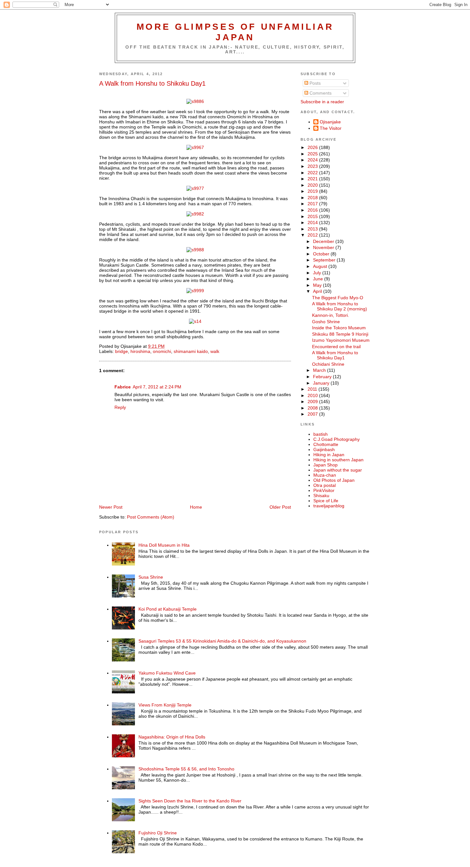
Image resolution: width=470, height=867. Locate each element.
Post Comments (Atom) (150, 516)
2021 (313, 178)
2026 (313, 147)
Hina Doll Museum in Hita (164, 545)
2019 (313, 191)
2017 (313, 203)
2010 (313, 395)
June (318, 278)
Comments (320, 93)
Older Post (280, 507)
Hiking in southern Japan (338, 459)
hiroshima (140, 351)
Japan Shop (325, 464)
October (322, 253)
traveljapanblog (328, 505)
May (318, 285)
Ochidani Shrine (328, 364)
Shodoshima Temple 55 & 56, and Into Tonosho (186, 768)
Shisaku (321, 495)
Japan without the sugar (337, 470)
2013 (313, 228)
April (318, 291)
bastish (320, 434)
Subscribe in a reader (322, 101)
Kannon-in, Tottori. (330, 315)
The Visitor (330, 128)
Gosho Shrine (326, 321)
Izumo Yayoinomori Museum (341, 340)
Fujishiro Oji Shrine (157, 832)
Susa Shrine (150, 577)
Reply (120, 407)
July (317, 272)
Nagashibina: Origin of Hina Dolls (171, 736)
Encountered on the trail (336, 346)
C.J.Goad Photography (336, 439)
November (324, 247)
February (323, 376)
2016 (313, 210)
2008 (313, 407)
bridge (121, 351)
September (325, 259)
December (324, 241)
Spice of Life (325, 500)
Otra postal (324, 485)
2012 (313, 235)
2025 (313, 153)
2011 (313, 389)
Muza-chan (324, 475)
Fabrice (122, 386)
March (320, 370)
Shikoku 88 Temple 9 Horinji (340, 334)
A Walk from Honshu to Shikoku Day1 (152, 83)
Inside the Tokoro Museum (339, 327)
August (320, 266)
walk (214, 351)
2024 (313, 159)
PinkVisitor (323, 490)
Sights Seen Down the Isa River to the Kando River (189, 800)
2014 (313, 222)
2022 (313, 172)
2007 (313, 414)
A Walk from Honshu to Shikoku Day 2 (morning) (339, 306)
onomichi (162, 351)
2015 (313, 216)
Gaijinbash (324, 449)
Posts (314, 83)
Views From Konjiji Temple (165, 704)
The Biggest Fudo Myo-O (337, 297)
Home (196, 507)
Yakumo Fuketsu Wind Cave (167, 673)
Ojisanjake (330, 121)
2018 (313, 197)
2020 (313, 185)
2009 (313, 401)
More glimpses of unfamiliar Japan (235, 31)
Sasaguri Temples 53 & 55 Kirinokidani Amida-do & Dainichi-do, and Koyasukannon (222, 641)
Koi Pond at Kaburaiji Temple (167, 609)
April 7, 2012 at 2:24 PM (157, 386)
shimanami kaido (191, 351)
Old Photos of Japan (334, 480)
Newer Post (110, 507)
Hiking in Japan (328, 454)
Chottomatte (325, 444)
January (322, 383)
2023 (313, 166)
